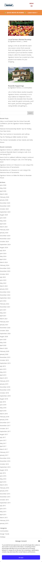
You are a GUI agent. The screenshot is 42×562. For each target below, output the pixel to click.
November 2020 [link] (5, 328)
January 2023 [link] (4, 289)
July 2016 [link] (3, 473)
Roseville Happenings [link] (16, 86)
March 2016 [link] (4, 485)
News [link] (25, 41)
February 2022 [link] (4, 304)
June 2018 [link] (3, 405)
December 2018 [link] (5, 387)
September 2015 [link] (5, 503)
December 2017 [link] (5, 422)
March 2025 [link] (4, 227)
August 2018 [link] (4, 399)
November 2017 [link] (5, 425)
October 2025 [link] (4, 209)
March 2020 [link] (4, 348)
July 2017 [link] (3, 437)
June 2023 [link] (3, 280)
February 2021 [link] (4, 322)
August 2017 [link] (4, 434)
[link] (8, 5)
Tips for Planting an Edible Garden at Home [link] (13, 137)
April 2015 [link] (3, 514)
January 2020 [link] (4, 354)
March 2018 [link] (4, 414)
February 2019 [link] (4, 381)
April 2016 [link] (3, 482)
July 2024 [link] (3, 250)
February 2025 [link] (4, 230)
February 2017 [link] (4, 452)
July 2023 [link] (3, 277)
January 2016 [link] (4, 491)
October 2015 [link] (4, 500)
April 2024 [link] (3, 259)
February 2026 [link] (4, 197)
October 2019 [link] (4, 360)
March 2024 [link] (4, 262)
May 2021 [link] (3, 313)
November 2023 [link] (5, 271)
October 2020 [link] (4, 330)
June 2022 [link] (3, 301)
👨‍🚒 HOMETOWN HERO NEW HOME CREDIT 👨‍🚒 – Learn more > (21, 13)
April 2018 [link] (3, 411)
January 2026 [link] (4, 200)
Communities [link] (28, 88)
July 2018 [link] (3, 402)
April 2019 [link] (3, 375)
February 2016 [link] (4, 488)
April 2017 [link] (3, 446)
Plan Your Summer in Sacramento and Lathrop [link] (14, 134)
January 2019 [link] (4, 384)
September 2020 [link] (5, 333)
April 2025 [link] (3, 224)
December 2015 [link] (5, 494)
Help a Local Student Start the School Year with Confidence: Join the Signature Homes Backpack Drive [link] (15, 123)
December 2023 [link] (5, 268)
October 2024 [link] (4, 241)
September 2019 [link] (5, 363)
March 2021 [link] (4, 319)
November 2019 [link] (5, 357)
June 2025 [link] (3, 218)
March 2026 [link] (4, 194)
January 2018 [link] (4, 419)
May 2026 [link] (3, 188)
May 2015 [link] (3, 511)
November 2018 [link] (5, 390)
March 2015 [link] (4, 517)
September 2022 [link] (5, 298)
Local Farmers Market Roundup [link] (19, 39)
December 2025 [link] (5, 203)
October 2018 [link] (4, 393)
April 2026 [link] (3, 191)
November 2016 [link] (5, 461)
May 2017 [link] (3, 443)
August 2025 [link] (4, 215)
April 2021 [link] (3, 316)
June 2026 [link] (3, 185)
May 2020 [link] (3, 342)
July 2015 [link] (3, 506)
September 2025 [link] (5, 212)
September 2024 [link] (5, 244)
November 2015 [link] (5, 497)
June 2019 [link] (3, 369)
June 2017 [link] (3, 440)
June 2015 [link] (3, 508)
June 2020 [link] (3, 339)
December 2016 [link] (5, 458)
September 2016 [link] (5, 467)
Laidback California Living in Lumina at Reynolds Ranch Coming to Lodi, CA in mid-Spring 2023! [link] (15, 152)
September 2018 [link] (5, 396)
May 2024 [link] (3, 256)
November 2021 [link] (5, 307)
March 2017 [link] (4, 449)
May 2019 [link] (3, 372)
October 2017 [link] (4, 428)
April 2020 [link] (3, 345)
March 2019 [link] (4, 378)
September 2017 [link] (5, 431)
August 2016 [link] (4, 470)
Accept (21, 557)
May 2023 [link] (3, 283)
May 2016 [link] (3, 479)
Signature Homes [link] (15, 41)
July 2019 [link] (3, 366)
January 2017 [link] (4, 455)
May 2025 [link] (3, 221)
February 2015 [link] (4, 520)
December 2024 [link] (5, 236)
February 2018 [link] (4, 417)
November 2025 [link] (5, 206)
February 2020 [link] (4, 351)
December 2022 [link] (5, 292)
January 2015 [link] (4, 523)
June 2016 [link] (3, 476)
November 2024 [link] (5, 239)
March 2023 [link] (4, 286)
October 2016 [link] (4, 464)
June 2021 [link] (3, 310)
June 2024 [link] (3, 253)
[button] (39, 541)
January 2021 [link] (4, 325)
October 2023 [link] (4, 274)
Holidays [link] (2, 537)
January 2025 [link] (4, 233)
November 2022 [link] (5, 295)
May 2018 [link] (3, 408)
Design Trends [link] (4, 534)
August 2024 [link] (4, 247)
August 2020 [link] (4, 336)
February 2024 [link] (4, 265)
